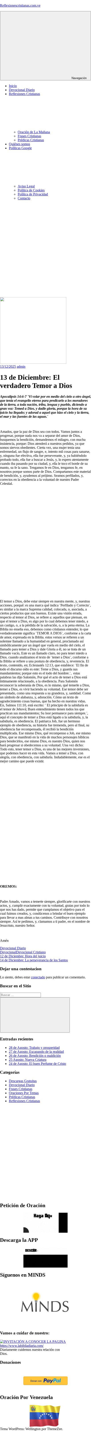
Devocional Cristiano (31, 952)
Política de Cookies (31, 190)
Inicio (13, 86)
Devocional (8, 952)
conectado (38, 977)
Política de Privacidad (33, 194)
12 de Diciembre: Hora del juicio (23, 956)
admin (21, 366)
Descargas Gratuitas (23, 1081)
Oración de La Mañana (34, 132)
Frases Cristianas (29, 136)
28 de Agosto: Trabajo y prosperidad (34, 1047)
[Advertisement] (45, 249)
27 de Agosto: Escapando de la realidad (36, 1051)
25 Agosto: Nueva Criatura (27, 1059)
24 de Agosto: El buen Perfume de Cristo (37, 1063)
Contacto (24, 198)
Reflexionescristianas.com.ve (20, 5)
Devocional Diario (22, 90)
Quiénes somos (19, 144)
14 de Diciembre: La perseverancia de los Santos (34, 960)
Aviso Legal (26, 186)
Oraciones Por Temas (24, 1093)
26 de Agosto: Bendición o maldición (35, 1055)
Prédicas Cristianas (31, 140)
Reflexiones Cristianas (24, 1101)
